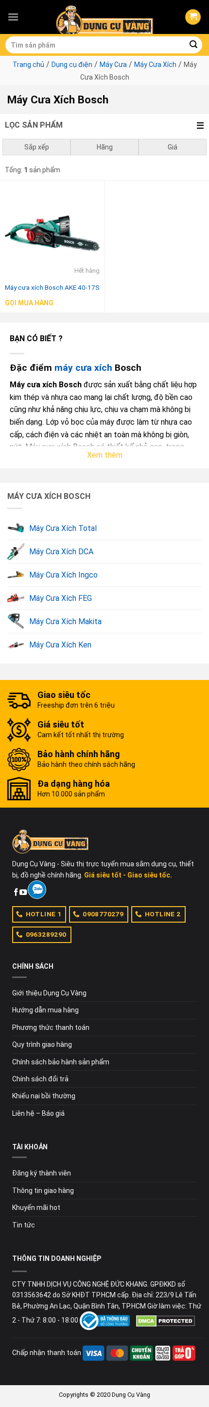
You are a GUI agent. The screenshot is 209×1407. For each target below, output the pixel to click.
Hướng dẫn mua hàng (45, 1010)
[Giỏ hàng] (193, 17)
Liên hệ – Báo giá (38, 1113)
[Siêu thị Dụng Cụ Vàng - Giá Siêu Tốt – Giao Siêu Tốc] (104, 17)
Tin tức (23, 1225)
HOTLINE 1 (44, 914)
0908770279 (103, 914)
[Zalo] (37, 889)
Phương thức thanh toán (50, 1027)
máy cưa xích (83, 367)
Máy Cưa (113, 64)
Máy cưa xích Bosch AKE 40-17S (52, 287)
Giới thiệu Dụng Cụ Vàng (49, 993)
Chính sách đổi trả (40, 1079)
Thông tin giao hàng (43, 1190)
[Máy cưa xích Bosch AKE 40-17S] (52, 232)
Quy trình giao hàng (42, 1044)
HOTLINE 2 (163, 914)
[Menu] (13, 17)
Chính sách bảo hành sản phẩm (60, 1062)
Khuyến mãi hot (36, 1207)
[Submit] (193, 45)
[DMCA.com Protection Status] (165, 1320)
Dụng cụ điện (72, 64)
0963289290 (46, 934)
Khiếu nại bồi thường (43, 1096)
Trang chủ (28, 64)
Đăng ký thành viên (41, 1173)
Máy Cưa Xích (155, 64)
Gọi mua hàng (29, 303)
